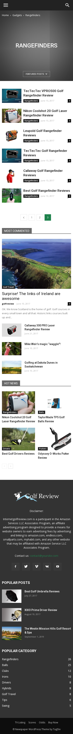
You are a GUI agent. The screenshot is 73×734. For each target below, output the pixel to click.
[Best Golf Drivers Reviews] (18, 439)
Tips (4, 700)
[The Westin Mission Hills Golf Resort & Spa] (11, 633)
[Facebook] (15, 567)
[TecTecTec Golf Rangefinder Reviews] (11, 156)
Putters (43, 448)
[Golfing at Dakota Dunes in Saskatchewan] (11, 367)
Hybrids (6, 688)
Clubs (5, 671)
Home (5, 15)
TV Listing (20, 722)
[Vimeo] (36, 567)
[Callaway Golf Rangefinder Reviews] (11, 176)
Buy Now (53, 722)
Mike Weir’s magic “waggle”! (43, 344)
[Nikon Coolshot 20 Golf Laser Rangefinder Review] (11, 116)
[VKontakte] (47, 567)
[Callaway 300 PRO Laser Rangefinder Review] (11, 330)
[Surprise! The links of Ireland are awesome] (36, 264)
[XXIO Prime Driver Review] (11, 614)
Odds (42, 722)
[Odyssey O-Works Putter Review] (54, 439)
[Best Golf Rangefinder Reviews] (11, 195)
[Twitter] (26, 567)
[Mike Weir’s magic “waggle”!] (11, 348)
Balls (41, 412)
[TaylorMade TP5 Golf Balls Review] (54, 402)
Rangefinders (31, 100)
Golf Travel (8, 287)
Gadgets (17, 15)
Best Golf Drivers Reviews (18, 453)
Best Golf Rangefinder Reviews (46, 191)
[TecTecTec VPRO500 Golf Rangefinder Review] (11, 96)
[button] (67, 5)
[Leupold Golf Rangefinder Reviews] (11, 136)
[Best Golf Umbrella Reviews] (11, 596)
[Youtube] (58, 567)
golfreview (8, 303)
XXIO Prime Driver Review (41, 610)
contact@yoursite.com (44, 556)
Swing (5, 705)
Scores (32, 722)
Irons (5, 676)
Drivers (6, 448)
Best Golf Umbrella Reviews (42, 591)
